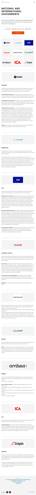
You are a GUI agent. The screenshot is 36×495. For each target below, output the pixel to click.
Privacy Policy (32, 492)
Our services (18, 32)
